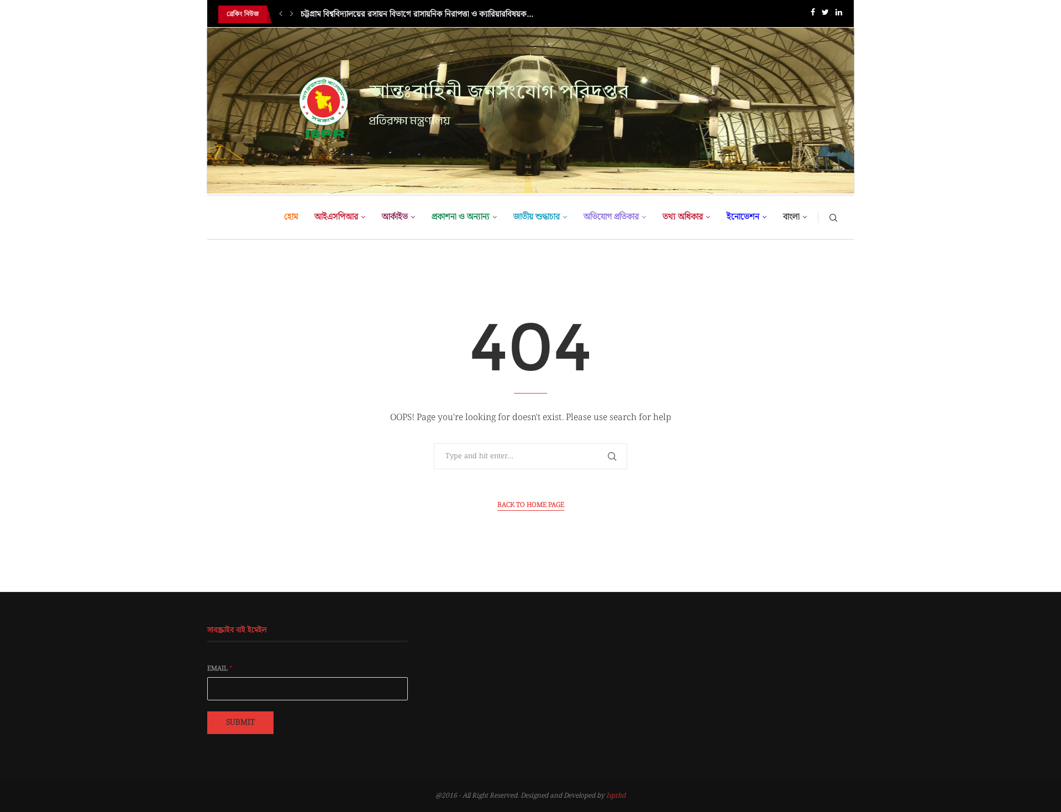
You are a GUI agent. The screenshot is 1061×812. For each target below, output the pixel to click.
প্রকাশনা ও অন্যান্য (461, 217)
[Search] (833, 217)
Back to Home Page (530, 505)
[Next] (291, 14)
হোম (291, 217)
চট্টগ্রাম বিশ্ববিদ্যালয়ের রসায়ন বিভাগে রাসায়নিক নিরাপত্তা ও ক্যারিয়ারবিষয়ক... (417, 14)
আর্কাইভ (395, 217)
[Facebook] (813, 15)
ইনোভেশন (743, 217)
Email (220, 668)
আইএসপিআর (336, 217)
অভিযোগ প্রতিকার (611, 217)
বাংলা (791, 217)
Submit (240, 722)
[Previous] (280, 14)
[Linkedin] (839, 15)
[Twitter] (825, 15)
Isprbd (616, 795)
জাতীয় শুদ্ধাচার (536, 217)
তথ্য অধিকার (683, 217)
